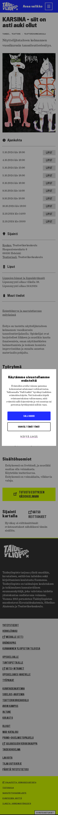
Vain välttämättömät (29, 426)
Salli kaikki (28, 415)
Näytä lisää (29, 437)
